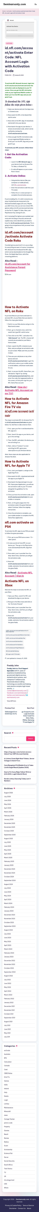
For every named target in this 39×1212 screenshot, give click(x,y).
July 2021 (7, 1025)
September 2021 (9, 1018)
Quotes (6, 1130)
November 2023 (9, 919)
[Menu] (36, 4)
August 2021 (8, 1022)
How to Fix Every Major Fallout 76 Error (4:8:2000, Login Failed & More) (17, 773)
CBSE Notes (8, 1073)
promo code (8, 1123)
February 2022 (9, 999)
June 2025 (7, 846)
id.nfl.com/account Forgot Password (15, 648)
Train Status (8, 1169)
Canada (7, 1066)
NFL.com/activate (20, 185)
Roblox (6, 1142)
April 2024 (7, 899)
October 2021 (8, 1014)
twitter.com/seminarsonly (16, 695)
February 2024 (9, 907)
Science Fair (8, 1153)
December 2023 (9, 915)
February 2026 (9, 816)
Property (7, 1127)
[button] (11, 701)
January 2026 (9, 819)
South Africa (8, 1165)
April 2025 (7, 854)
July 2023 (7, 934)
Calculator (8, 1062)
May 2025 (7, 850)
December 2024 (9, 869)
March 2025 (8, 858)
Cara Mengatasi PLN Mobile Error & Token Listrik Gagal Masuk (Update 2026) (18, 766)
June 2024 (7, 892)
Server (6, 1157)
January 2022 (8, 1002)
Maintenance (8, 1108)
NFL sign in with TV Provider (13, 654)
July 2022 (7, 980)
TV (5, 1172)
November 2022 (9, 964)
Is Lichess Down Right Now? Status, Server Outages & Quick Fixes (19, 760)
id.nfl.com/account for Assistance (14, 644)
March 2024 (8, 903)
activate (9, 11)
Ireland (6, 1089)
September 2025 (10, 835)
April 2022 (7, 991)
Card (5, 1069)
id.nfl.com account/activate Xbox (14, 641)
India (6, 1085)
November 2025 (9, 827)
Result (6, 1134)
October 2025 (9, 831)
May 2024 (7, 896)
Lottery (6, 1104)
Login (6, 1100)
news (6, 1115)
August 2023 (8, 930)
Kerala (6, 1096)
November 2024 (9, 873)
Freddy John (13, 665)
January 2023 (8, 957)
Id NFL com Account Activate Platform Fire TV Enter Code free (17, 631)
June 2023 (7, 938)
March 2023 (8, 949)
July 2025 (7, 842)
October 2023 (9, 922)
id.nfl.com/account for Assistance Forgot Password (17, 267)
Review (6, 1138)
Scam (6, 1146)
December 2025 (9, 823)
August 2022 (8, 976)
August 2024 (8, 884)
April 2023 (7, 945)
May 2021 (7, 1033)
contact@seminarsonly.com (16, 691)
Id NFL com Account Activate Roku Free (15, 638)
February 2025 (9, 861)
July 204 (7, 1037)
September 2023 (10, 926)
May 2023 (7, 941)
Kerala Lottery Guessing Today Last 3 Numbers (17, 780)
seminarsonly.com (13, 697)
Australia (7, 1054)
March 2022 (8, 995)
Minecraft (7, 1111)
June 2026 (7, 800)
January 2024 (9, 911)
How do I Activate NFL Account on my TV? (19, 390)
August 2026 (8, 793)
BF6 (5, 1058)
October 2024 (9, 877)
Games (6, 1081)
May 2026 (7, 804)
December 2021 (9, 1006)
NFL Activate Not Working (12, 651)
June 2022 (7, 983)
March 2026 (8, 812)
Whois (6, 1188)
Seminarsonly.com (14, 4)
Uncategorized (9, 1180)
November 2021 (9, 1010)
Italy (5, 1092)
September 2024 (10, 880)
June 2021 (7, 1029)
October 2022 (9, 968)
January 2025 (8, 865)
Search (7, 733)
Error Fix (7, 1077)
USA (5, 1184)
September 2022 (10, 972)
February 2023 (9, 953)
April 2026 (7, 808)
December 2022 (9, 961)
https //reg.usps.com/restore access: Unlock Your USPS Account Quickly (18, 753)
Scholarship (8, 1150)
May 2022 (7, 987)
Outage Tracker (9, 1119)
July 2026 (7, 797)
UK (5, 1176)
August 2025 (8, 838)
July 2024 (7, 888)
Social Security (9, 1161)
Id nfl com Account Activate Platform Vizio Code (18, 635)
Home (4, 11)
